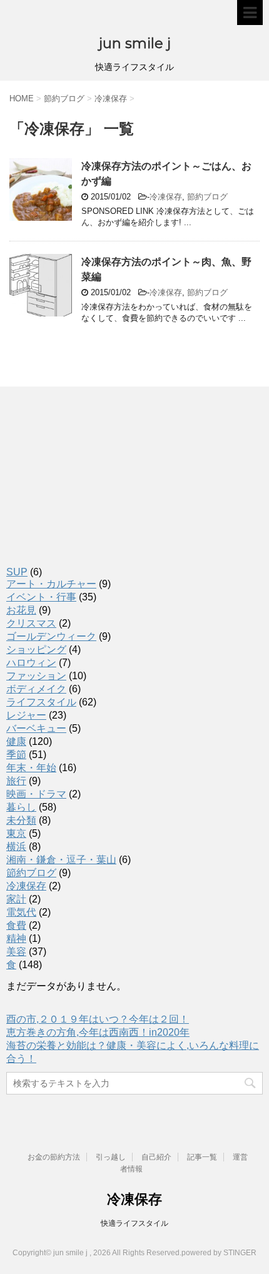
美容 (16, 951)
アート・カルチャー (51, 584)
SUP (17, 572)
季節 (16, 754)
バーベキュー (36, 728)
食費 (16, 925)
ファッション (36, 675)
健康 (16, 741)
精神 (16, 938)
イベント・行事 (41, 597)
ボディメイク (36, 689)
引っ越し (111, 1157)
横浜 (16, 846)
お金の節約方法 (54, 1157)
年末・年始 (31, 767)
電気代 (21, 912)
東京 (16, 833)
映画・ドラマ (36, 794)
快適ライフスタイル (134, 1223)
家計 (16, 899)
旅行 (16, 781)
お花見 (21, 610)
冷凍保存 (166, 196)
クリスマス (31, 623)
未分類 (21, 820)
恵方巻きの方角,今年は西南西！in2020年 (98, 1032)
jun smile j (135, 43)
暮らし (21, 807)
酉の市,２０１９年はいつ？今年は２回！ (97, 1019)
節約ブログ (207, 196)
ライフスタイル (41, 702)
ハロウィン (31, 662)
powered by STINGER (218, 1252)
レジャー (26, 715)
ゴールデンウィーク (51, 636)
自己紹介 (156, 1157)
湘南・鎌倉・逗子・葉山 (61, 859)
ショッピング (36, 649)
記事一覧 (202, 1157)
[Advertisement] (68, 530)
